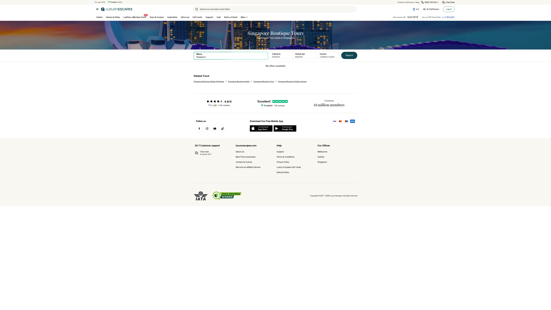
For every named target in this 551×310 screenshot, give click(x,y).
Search (349, 55)
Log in (449, 9)
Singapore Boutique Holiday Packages (209, 81)
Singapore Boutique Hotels (239, 81)
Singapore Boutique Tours (264, 81)
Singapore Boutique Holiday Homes (292, 81)
